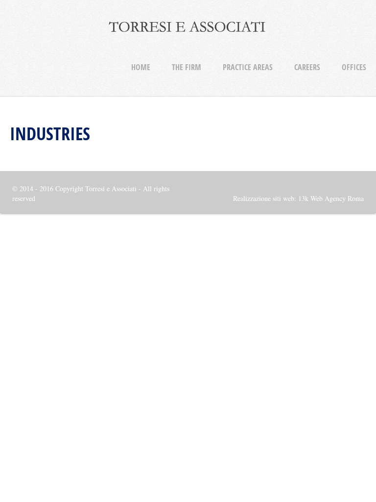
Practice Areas (248, 67)
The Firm (186, 67)
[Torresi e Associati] (188, 34)
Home (140, 67)
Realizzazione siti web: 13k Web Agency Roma (298, 198)
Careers (307, 67)
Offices (354, 67)
